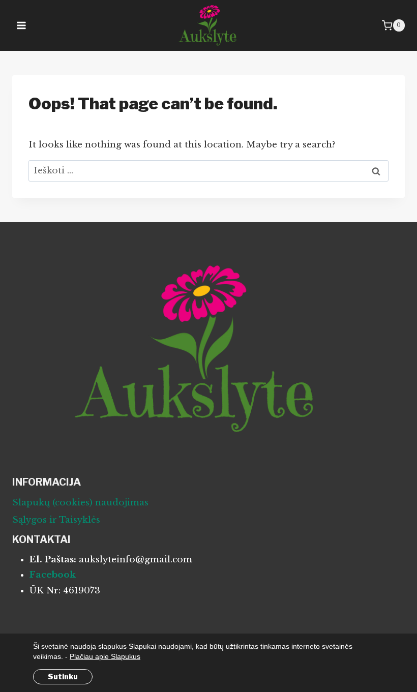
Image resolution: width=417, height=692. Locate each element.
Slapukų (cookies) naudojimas (80, 502)
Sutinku (63, 676)
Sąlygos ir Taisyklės (56, 520)
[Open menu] (21, 25)
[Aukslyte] (208, 25)
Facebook (52, 574)
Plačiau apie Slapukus (105, 656)
